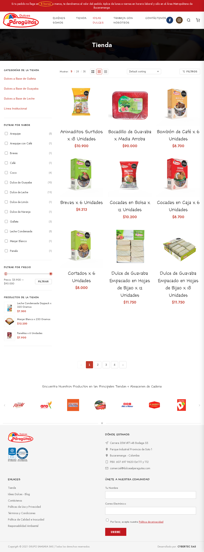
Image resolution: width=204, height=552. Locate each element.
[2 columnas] (93, 71)
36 (84, 71)
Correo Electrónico (115, 504)
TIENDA (81, 18)
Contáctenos (15, 501)
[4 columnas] (105, 71)
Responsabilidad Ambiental (23, 526)
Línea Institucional (15, 108)
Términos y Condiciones (21, 513)
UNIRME (116, 532)
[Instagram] (179, 20)
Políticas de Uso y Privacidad (24, 507)
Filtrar (43, 281)
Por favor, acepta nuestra (136, 522)
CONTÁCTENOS (155, 18)
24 (77, 71)
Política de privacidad (151, 522)
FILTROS (191, 71)
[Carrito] (198, 20)
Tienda (12, 488)
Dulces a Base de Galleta (20, 78)
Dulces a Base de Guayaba (21, 88)
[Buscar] (188, 20)
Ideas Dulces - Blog (19, 494)
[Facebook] (169, 20)
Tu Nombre (111, 488)
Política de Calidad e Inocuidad (26, 519)
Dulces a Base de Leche (19, 98)
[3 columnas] (99, 71)
